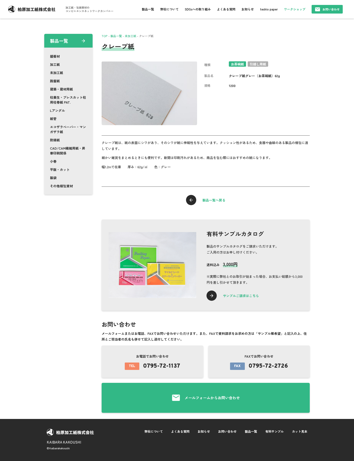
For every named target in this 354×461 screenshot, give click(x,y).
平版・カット (60, 169)
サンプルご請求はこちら (241, 295)
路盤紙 (55, 80)
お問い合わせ (331, 9)
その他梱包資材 (61, 185)
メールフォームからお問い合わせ (212, 397)
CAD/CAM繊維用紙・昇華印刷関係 (67, 151)
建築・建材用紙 (61, 89)
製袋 (53, 177)
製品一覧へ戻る (213, 200)
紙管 (53, 118)
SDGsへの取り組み (198, 9)
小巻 (53, 161)
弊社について (169, 9)
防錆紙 (55, 139)
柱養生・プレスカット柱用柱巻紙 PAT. (68, 100)
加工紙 (55, 64)
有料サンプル (274, 431)
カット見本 (299, 431)
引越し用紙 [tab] (258, 64)
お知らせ (248, 9)
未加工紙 (56, 72)
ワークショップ (294, 9)
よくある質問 (226, 9)
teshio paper (269, 9)
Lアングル (57, 110)
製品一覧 (148, 9)
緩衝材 (55, 56)
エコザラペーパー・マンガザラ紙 (68, 129)
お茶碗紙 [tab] (237, 64)
